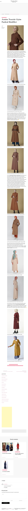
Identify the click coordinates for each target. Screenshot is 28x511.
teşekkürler (5, 484)
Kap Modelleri (4, 385)
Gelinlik (3, 382)
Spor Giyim (3, 390)
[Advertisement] (14, 8)
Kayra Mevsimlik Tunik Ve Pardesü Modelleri (19, 454)
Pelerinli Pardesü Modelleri (6, 453)
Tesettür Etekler (4, 397)
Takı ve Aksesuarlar (4, 392)
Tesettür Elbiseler (4, 395)
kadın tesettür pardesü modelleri (11, 365)
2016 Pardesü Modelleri (6, 471)
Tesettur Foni (14, 1)
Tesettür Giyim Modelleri (5, 399)
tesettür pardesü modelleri (19, 365)
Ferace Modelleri (4, 380)
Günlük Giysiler (4, 384)
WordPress (3, 509)
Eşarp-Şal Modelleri (4, 379)
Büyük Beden (3, 377)
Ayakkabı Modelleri (4, 375)
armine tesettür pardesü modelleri (13, 364)
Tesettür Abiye (4, 394)
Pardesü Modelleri (4, 17)
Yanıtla (6, 487)
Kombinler (3, 387)
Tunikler (3, 402)
